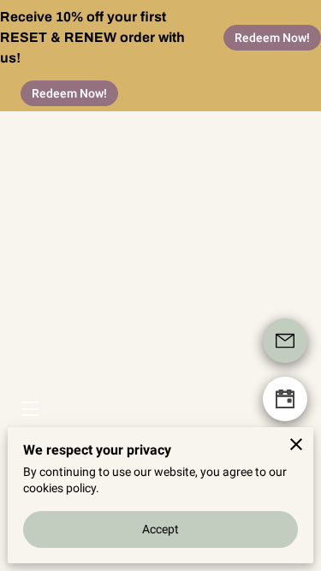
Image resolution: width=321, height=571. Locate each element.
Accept (161, 529)
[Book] (285, 399)
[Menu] (29, 409)
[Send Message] (285, 340)
